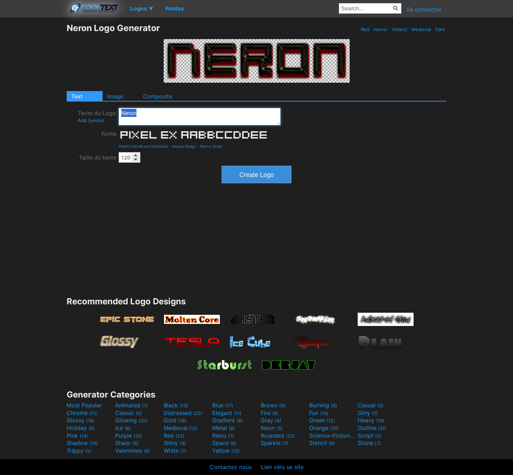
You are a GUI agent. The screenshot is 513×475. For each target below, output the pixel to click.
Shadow (82, 442)
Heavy (371, 420)
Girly (368, 412)
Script (369, 435)
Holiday (81, 427)
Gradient (227, 420)
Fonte (109, 133)
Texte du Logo (97, 116)
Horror (380, 29)
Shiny (175, 442)
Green (322, 420)
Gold (175, 420)
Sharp (127, 442)
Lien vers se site (282, 466)
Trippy (79, 450)
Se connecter (424, 9)
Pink (77, 435)
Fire (269, 412)
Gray (271, 420)
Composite (157, 96)
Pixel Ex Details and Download (143, 146)
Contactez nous (231, 466)
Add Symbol (91, 120)
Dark (440, 29)
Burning (323, 405)
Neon (272, 427)
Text (77, 96)
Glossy (81, 420)
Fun (318, 412)
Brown (273, 405)
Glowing (131, 420)
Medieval (421, 29)
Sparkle (274, 442)
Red (365, 29)
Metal (223, 427)
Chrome (82, 412)
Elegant (226, 412)
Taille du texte (97, 157)
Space (224, 442)
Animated (131, 405)
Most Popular (84, 405)
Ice (123, 427)
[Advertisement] (33, 127)
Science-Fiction (332, 435)
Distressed (183, 412)
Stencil (322, 442)
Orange (324, 427)
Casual (371, 405)
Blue (222, 405)
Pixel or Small (211, 146)
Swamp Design (184, 146)
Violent (400, 29)
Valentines (132, 450)
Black (176, 405)
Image (115, 96)
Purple (128, 435)
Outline (372, 427)
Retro (223, 435)
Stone (369, 442)
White (175, 450)
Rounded (278, 435)
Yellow (226, 450)
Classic (128, 412)
